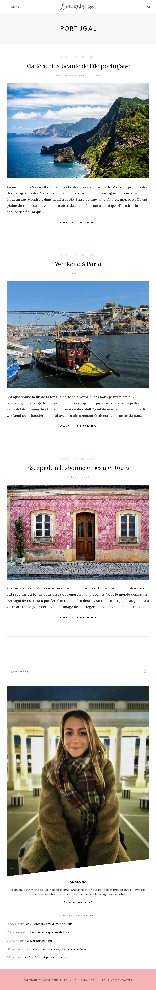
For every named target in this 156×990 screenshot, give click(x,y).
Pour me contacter (117, 980)
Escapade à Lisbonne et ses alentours (78, 468)
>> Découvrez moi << (78, 902)
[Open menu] (8, 6)
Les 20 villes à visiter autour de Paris (48, 924)
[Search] (148, 7)
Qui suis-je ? (85, 980)
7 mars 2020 (78, 273)
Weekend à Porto (78, 264)
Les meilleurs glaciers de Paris (49, 932)
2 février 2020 (78, 477)
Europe (67, 57)
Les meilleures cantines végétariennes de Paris (55, 949)
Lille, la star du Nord (39, 941)
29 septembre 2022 (78, 75)
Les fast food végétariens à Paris (45, 957)
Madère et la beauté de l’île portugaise (78, 66)
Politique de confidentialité (45, 980)
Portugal (86, 57)
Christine (13, 940)
